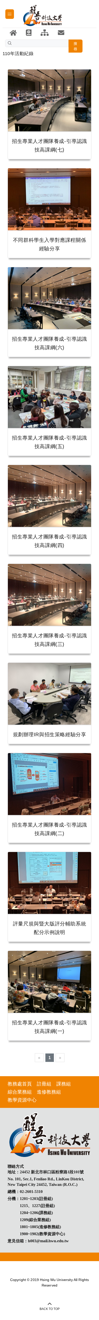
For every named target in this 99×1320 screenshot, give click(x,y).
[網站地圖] (45, 32)
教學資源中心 (22, 1100)
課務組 (63, 1083)
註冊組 (44, 1083)
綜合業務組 (20, 1092)
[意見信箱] (61, 32)
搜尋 (75, 46)
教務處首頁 (20, 1083)
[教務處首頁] (29, 32)
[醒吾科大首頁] (13, 32)
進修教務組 (49, 1092)
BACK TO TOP (50, 1309)
